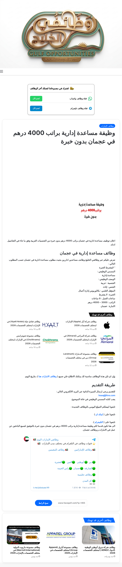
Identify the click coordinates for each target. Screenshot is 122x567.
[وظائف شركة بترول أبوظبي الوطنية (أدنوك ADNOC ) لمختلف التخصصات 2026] (98, 535)
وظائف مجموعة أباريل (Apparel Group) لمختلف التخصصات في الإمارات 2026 (63, 550)
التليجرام (99, 422)
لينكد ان (99, 414)
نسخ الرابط (43, 503)
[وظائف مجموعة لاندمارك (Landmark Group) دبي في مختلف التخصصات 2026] (107, 357)
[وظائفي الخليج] (61, 34)
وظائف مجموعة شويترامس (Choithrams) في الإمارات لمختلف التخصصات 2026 (24, 339)
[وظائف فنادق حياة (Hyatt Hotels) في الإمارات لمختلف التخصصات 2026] (50, 325)
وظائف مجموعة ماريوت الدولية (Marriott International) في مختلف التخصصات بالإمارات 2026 (25, 550)
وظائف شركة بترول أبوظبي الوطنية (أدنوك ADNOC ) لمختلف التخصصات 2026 (99, 550)
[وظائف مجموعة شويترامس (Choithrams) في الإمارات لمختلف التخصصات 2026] (50, 339)
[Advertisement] (61, 169)
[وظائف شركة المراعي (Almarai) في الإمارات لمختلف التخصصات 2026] (107, 339)
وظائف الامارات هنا (48, 376)
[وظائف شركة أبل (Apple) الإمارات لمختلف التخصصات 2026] (107, 325)
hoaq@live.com (106, 395)
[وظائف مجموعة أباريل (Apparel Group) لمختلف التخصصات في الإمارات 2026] (61, 535)
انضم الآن (36, 99)
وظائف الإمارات (107, 126)
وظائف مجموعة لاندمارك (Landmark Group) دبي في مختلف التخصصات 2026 (79, 358)
